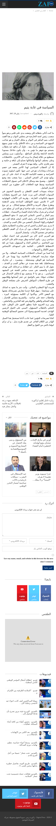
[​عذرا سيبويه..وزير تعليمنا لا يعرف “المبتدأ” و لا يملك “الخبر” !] (40, 463)
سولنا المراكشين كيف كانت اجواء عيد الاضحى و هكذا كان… (21, 702)
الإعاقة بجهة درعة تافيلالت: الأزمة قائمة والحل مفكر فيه (11, 403)
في (32, 373)
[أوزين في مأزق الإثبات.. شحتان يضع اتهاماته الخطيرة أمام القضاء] (40, 429)
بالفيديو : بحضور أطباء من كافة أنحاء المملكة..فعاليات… (22, 723)
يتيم (27, 373)
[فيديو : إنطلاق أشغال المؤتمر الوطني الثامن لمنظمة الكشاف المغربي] (45, 683)
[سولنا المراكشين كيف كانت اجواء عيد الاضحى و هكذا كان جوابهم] (45, 704)
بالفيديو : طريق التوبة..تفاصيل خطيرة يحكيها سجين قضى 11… (21, 764)
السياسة (44, 373)
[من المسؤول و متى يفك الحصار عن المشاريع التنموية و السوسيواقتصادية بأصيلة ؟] (15, 429)
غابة (38, 373)
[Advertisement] (28, 41)
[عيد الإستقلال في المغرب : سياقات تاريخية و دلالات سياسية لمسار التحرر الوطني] (15, 463)
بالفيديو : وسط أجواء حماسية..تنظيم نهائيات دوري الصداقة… (22, 744)
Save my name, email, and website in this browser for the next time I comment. (28, 560)
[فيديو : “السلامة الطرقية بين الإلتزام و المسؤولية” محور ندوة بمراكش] (45, 693)
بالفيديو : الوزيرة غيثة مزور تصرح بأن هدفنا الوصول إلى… (22, 712)
